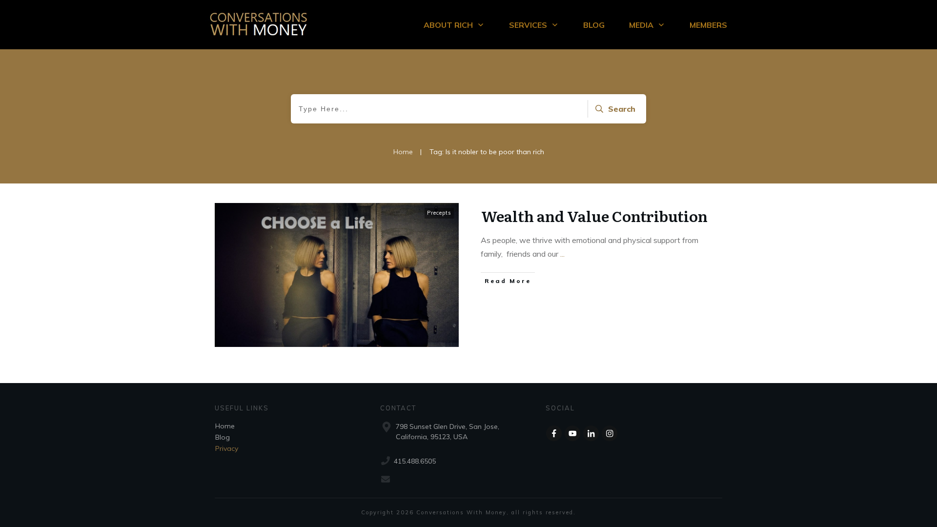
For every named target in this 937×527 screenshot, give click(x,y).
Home (225, 426)
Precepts (439, 212)
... (562, 254)
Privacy (226, 448)
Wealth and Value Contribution (594, 215)
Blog (222, 437)
